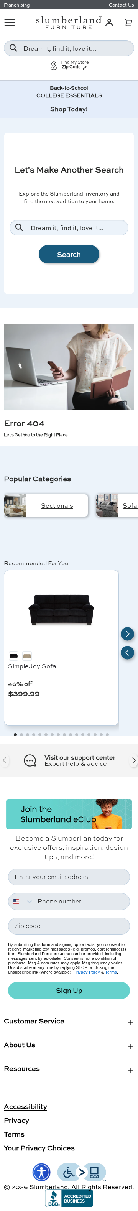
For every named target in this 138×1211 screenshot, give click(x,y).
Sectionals (57, 505)
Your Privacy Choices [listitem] (39, 1148)
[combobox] (69, 48)
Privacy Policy (87, 972)
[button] (128, 22)
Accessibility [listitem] (25, 1106)
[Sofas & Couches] (107, 505)
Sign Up (69, 990)
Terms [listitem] (14, 1134)
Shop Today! (69, 108)
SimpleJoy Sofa (32, 665)
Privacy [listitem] (16, 1120)
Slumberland (49, 1186)
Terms (111, 972)
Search (69, 254)
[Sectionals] (15, 505)
